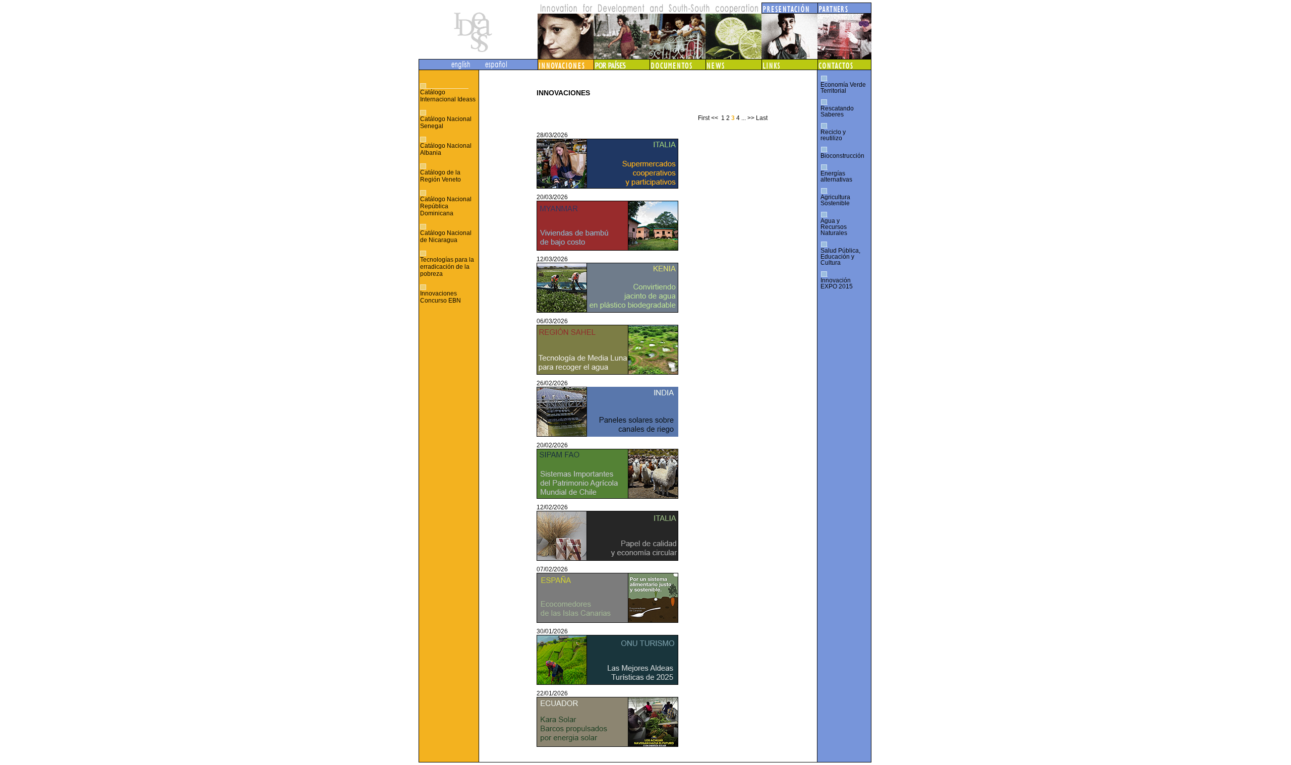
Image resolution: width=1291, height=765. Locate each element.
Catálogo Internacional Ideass (448, 96)
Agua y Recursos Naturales (833, 227)
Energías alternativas (836, 176)
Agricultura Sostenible (835, 200)
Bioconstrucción (842, 156)
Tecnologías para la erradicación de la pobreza (447, 266)
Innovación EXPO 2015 (836, 283)
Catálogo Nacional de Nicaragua (446, 236)
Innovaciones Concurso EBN (440, 297)
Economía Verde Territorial (843, 88)
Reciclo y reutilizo (833, 135)
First (704, 118)
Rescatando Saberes (837, 111)
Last (762, 118)
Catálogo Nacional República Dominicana (446, 206)
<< (714, 118)
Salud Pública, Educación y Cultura (840, 257)
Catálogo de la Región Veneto (440, 176)
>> (750, 118)
